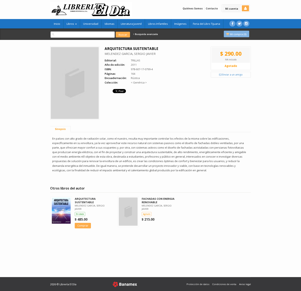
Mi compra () (237, 34)
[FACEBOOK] (232, 24)
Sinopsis (60, 129)
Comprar (82, 225)
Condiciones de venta (224, 284)
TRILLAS (135, 60)
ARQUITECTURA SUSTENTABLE (85, 200)
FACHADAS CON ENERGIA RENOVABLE (158, 200)
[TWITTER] (239, 24)
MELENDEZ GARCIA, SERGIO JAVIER (130, 54)
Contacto (212, 8)
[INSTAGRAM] (246, 24)
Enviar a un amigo (232, 74)
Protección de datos (198, 284)
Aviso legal (245, 284)
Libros (71, 24)
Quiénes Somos (193, 8)
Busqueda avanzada (146, 34)
